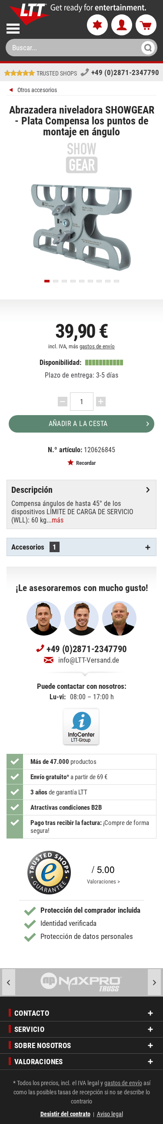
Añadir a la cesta (78, 423)
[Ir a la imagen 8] (107, 281)
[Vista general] (12, 91)
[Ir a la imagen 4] (73, 281)
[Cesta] (146, 25)
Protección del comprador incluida (90, 910)
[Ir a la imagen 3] (64, 281)
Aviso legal (110, 1113)
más (57, 520)
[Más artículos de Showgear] (81, 158)
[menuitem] (39, 26)
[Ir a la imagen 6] (90, 281)
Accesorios (34, 547)
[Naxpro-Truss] (81, 982)
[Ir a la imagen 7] (99, 281)
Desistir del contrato (65, 1113)
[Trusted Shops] (49, 872)
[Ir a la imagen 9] (116, 281)
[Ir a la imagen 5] (81, 281)
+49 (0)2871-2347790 (125, 72)
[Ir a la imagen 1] (47, 281)
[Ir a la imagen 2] (55, 281)
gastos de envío (97, 346)
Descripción (32, 490)
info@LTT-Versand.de (88, 660)
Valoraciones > (103, 881)
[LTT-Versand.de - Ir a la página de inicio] (29, 14)
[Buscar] (145, 47)
